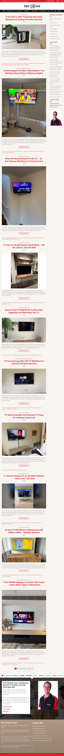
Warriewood (8, 576)
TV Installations (26, 412)
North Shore (32, 302)
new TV (11, 736)
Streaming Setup (5, 152)
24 (29, 668)
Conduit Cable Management (27, 237)
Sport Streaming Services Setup (40, 736)
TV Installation (11, 152)
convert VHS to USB (21, 63)
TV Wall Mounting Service (39, 728)
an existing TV (17, 736)
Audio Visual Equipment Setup (11, 663)
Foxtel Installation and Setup (31, 151)
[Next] (32, 669)
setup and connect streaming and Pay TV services (15, 738)
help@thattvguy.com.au (56, 105)
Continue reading (24, 59)
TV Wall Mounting (26, 156)
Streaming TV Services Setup (26, 68)
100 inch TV (24, 522)
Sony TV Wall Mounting (26, 355)
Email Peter (6, 711)
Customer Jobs (19, 68)
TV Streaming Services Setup (39, 733)
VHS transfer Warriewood (24, 64)
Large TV (32, 522)
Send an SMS (6, 709)
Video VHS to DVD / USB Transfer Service (42, 740)
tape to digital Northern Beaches (8, 64)
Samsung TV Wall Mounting (35, 407)
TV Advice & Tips (54, 31)
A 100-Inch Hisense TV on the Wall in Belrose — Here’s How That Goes (56, 93)
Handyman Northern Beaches (26, 754)
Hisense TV (35, 237)
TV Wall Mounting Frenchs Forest (14, 239)
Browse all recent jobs (55, 96)
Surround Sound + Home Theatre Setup (42, 738)
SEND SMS (58, 1)
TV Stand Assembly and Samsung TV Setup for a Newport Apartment (55, 87)
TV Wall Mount (9, 523)
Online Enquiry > (54, 107)
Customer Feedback (53, 754)
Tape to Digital (53, 29)
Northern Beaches (40, 151)
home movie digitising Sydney (30, 63)
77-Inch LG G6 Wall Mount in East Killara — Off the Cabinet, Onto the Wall (56, 68)
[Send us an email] (62, 1)
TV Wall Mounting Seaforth (12, 409)
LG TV (29, 302)
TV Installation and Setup (39, 726)
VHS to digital (16, 64)
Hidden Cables (24, 302)
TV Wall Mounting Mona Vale (36, 355)
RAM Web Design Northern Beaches (40, 754)
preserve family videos (41, 63)
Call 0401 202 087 (54, 103)
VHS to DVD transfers (24, 14)
